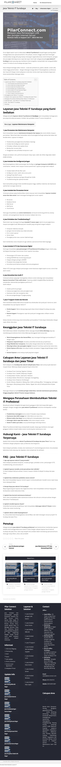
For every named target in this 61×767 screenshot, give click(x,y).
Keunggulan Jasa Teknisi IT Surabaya (14, 95)
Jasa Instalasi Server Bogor (11, 743)
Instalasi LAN (49, 586)
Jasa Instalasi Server (29, 670)
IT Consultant (16, 584)
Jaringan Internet (11, 588)
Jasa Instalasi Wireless (29, 677)
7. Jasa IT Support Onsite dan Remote (15, 93)
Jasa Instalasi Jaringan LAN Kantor (29, 616)
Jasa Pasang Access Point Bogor (11, 732)
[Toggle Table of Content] (35, 79)
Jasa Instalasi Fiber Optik (29, 683)
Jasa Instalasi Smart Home (29, 624)
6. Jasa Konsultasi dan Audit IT (13, 91)
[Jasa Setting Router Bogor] (7, 717)
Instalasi (11, 584)
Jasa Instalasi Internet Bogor (10, 698)
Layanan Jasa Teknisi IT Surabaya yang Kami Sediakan (18, 82)
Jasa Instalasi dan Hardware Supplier (29, 649)
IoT (29, 586)
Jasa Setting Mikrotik (29, 631)
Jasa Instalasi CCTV (29, 657)
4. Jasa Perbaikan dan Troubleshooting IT (16, 88)
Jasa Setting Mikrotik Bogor (10, 685)
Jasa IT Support (30, 643)
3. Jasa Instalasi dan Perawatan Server (15, 86)
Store (7, 657)
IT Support (17, 586)
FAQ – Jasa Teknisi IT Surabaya (12, 102)
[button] (8, 764)
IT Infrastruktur (10, 586)
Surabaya (35, 116)
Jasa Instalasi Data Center (29, 664)
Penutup (7, 104)
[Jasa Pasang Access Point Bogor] (7, 727)
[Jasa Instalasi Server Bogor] (7, 739)
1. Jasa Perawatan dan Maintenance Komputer (17, 83)
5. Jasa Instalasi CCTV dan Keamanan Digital (16, 90)
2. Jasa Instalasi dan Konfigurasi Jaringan (16, 85)
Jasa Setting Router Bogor (11, 721)
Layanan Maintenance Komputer (23, 124)
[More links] (54, 2)
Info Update (9, 659)
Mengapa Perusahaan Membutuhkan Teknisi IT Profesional (19, 98)
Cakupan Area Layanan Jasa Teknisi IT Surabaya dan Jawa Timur (21, 97)
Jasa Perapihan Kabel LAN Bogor (11, 755)
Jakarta (44, 710)
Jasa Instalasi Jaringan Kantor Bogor (10, 710)
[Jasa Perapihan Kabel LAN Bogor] (7, 749)
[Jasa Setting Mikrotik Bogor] (7, 680)
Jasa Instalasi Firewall (29, 637)
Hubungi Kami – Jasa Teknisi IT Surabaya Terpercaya (18, 100)
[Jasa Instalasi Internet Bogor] (7, 692)
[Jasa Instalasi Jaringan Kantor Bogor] (7, 705)
